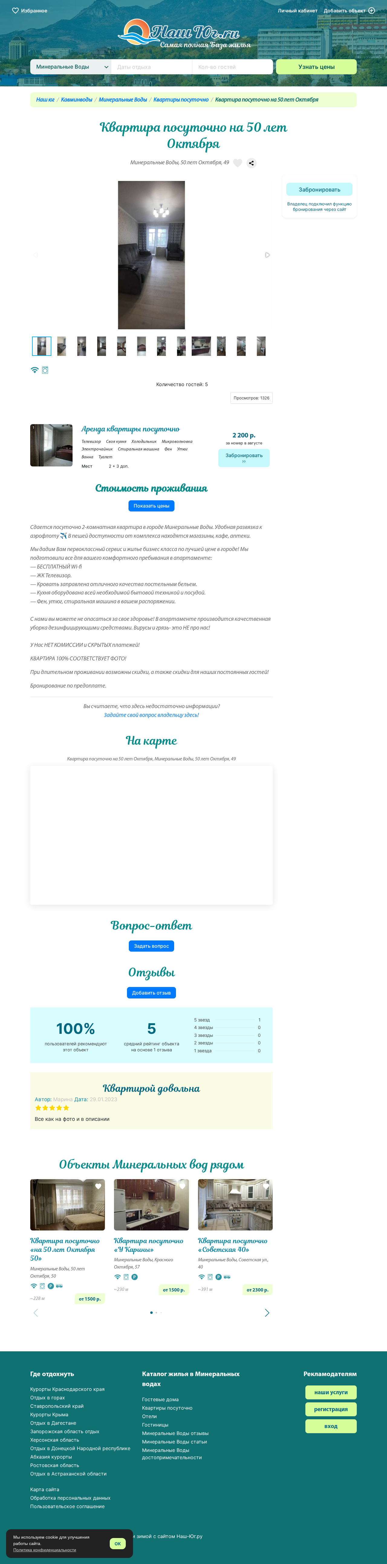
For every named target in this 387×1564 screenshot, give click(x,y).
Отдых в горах (47, 1398)
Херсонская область (54, 1440)
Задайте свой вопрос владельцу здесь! (151, 715)
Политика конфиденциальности (44, 1549)
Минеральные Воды (123, 100)
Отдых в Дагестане (53, 1423)
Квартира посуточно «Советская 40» (233, 1245)
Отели (149, 1416)
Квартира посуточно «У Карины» (149, 1245)
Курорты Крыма (49, 1414)
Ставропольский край (57, 1406)
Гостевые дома (160, 1399)
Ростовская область (54, 1465)
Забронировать (244, 455)
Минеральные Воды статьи (174, 1442)
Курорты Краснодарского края (67, 1389)
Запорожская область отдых (64, 1431)
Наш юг (45, 100)
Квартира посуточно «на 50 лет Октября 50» (65, 1250)
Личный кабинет (298, 11)
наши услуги (331, 1393)
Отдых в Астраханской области (68, 1474)
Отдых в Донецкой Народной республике (80, 1448)
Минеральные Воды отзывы (175, 1433)
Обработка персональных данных (70, 1498)
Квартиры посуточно (181, 100)
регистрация (331, 1410)
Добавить (345, 11)
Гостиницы (155, 1425)
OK (118, 1543)
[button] (267, 255)
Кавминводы (76, 100)
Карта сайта (44, 1489)
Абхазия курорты (51, 1457)
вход (330, 1427)
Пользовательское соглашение (67, 1506)
